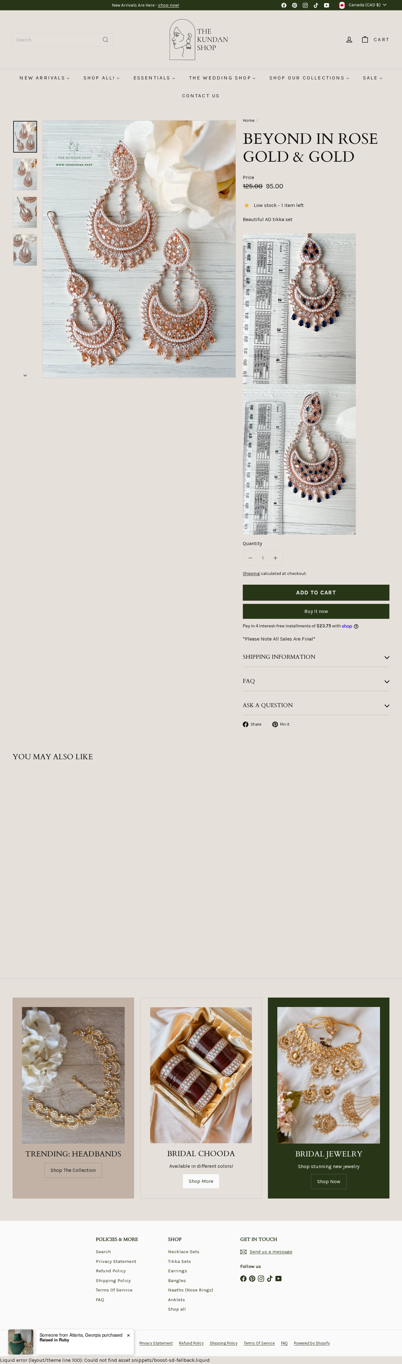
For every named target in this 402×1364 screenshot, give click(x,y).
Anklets (176, 1299)
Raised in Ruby (54, 1339)
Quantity (252, 543)
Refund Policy (111, 1271)
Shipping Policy (113, 1280)
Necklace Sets (183, 1251)
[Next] (25, 373)
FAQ (100, 1299)
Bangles (177, 1280)
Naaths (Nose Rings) (190, 1290)
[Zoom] (139, 249)
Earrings (177, 1271)
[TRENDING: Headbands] (73, 1075)
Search (103, 1251)
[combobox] (63, 39)
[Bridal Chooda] (201, 1075)
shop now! (168, 5)
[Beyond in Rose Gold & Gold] (41, 837)
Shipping (251, 573)
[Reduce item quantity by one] (250, 558)
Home (248, 120)
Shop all (177, 1309)
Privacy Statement (116, 1261)
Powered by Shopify (312, 1343)
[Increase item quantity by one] (275, 558)
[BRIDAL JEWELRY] (328, 1075)
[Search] (105, 39)
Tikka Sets (179, 1261)
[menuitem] (44, 78)
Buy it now (316, 611)
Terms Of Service (114, 1290)
